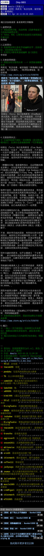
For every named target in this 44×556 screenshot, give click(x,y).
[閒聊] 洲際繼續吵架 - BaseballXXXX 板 (20, 523)
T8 (5, 376)
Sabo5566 (8, 388)
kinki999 (8, 396)
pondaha (7, 372)
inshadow (8, 416)
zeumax (7, 471)
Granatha (8, 433)
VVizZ (6, 364)
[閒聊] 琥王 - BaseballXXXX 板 (17, 518)
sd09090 (7, 391)
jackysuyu (8, 467)
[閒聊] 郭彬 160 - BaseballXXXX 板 (18, 528)
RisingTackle (10, 406)
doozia (11, 6)
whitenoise (9, 447)
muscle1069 (9, 484)
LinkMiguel (9, 490)
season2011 (9, 443)
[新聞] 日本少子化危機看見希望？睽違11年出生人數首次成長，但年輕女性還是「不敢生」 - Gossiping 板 (22, 536)
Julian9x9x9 (9, 479)
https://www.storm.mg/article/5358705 (20, 75)
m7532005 (8, 499)
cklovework (9, 458)
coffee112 (8, 462)
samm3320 (8, 381)
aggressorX (9, 438)
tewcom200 (8, 367)
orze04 (7, 453)
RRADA (6, 410)
